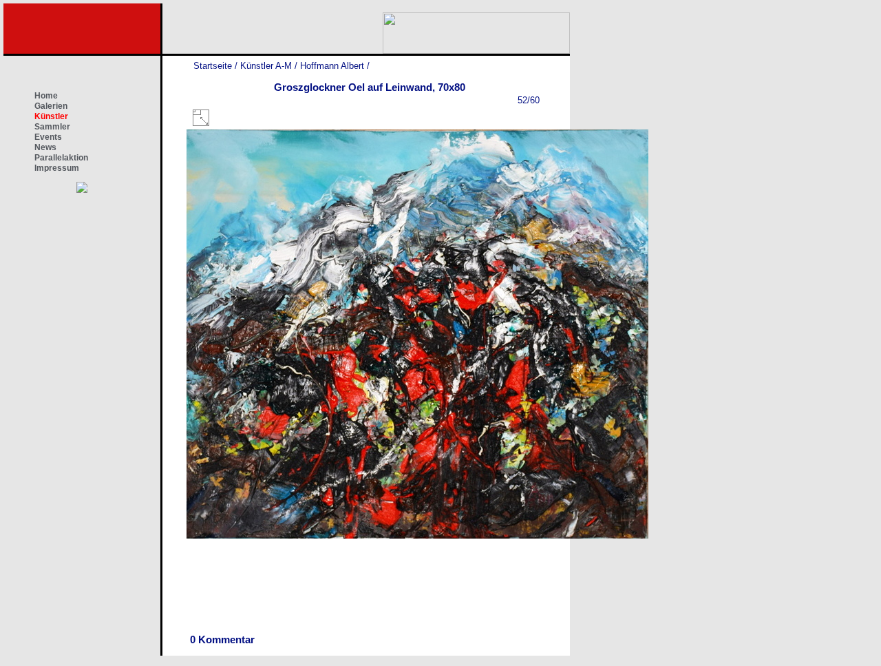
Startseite (212, 66)
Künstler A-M (266, 66)
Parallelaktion (61, 158)
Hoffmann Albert (332, 66)
